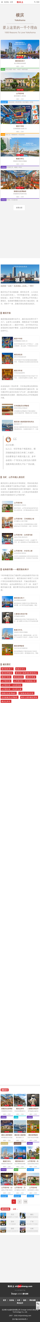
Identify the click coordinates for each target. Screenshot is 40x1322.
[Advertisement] (20, 237)
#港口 (14, 69)
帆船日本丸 (20, 159)
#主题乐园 (14, 200)
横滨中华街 (20, 126)
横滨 (17, 66)
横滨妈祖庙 (18, 354)
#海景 (19, 69)
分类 (11, 2)
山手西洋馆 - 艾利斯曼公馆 (24, 519)
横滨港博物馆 (19, 646)
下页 (25, 1202)
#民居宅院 (18, 102)
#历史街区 (11, 102)
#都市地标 (25, 69)
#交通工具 (10, 167)
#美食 (3, 135)
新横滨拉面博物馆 (20, 191)
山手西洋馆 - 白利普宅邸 (23, 535)
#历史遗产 (4, 102)
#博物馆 (3, 167)
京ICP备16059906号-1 (20, 1319)
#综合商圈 (9, 69)
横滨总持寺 (6, 701)
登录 (37, 2)
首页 (4, 1300)
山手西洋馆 (20, 93)
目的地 (6, 2)
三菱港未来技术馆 (20, 614)
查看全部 (19, 208)
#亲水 (3, 69)
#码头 (20, 167)
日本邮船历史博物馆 (21, 406)
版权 (24, 1300)
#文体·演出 (4, 1143)
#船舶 (16, 167)
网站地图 (32, 1300)
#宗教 (16, 1117)
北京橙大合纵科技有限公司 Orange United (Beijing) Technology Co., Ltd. (20, 1311)
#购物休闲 (14, 135)
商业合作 (20, 1303)
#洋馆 (31, 102)
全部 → (15, 1209)
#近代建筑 (25, 102)
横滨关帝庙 (18, 370)
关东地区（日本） (21, 286)
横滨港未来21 (20, 61)
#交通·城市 (17, 1143)
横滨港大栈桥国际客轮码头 (24, 422)
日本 (22, 66)
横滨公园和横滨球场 (29, 697)
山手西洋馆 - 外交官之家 (23, 551)
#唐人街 (8, 135)
